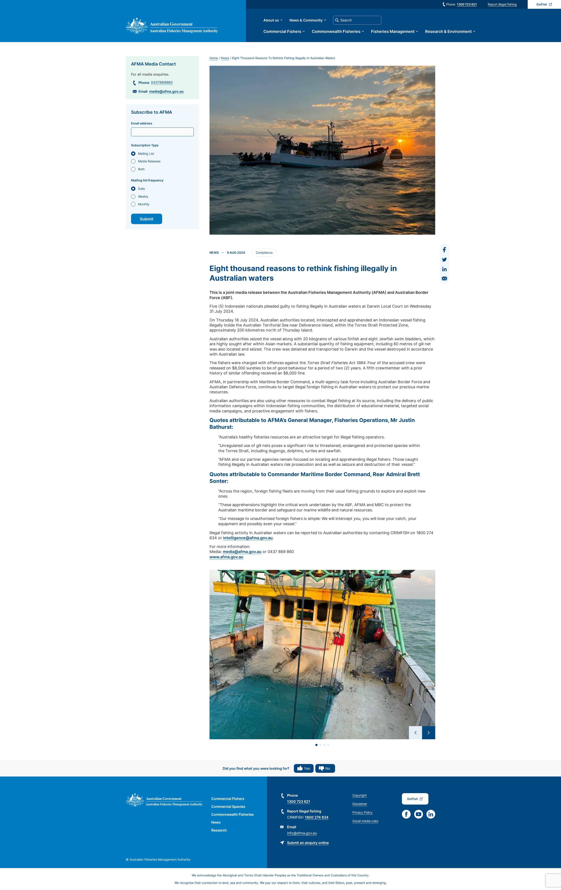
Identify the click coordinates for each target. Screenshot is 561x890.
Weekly (143, 196)
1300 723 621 (467, 4)
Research (219, 830)
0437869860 (162, 82)
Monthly (143, 204)
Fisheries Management (393, 31)
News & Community (306, 20)
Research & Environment (448, 31)
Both (141, 169)
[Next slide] (428, 732)
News (225, 58)
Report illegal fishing (502, 4)
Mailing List (146, 153)
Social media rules (365, 821)
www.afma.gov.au (226, 557)
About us (271, 20)
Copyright (359, 795)
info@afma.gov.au (302, 833)
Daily (141, 188)
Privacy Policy (362, 812)
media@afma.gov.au (166, 91)
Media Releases (149, 161)
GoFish (541, 4)
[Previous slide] (415, 732)
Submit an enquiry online (308, 842)
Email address (141, 123)
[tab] (316, 745)
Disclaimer (359, 804)
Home (213, 58)
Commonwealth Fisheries (336, 31)
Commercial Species (228, 806)
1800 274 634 (316, 817)
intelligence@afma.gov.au (248, 537)
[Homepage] (172, 32)
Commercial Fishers (282, 31)
